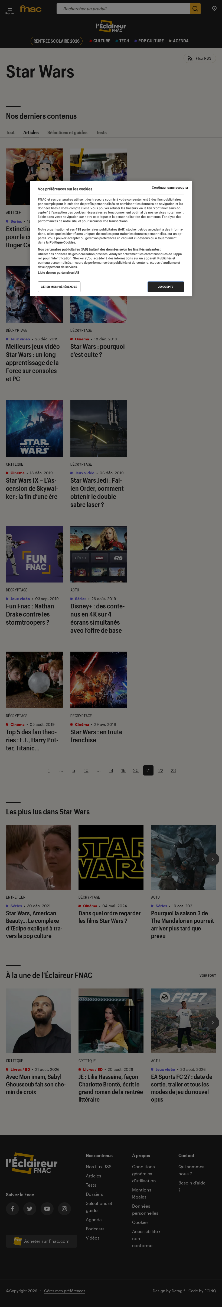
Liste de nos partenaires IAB (59, 272)
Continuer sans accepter (170, 187)
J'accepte (166, 286)
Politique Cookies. (62, 242)
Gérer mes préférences (59, 286)
